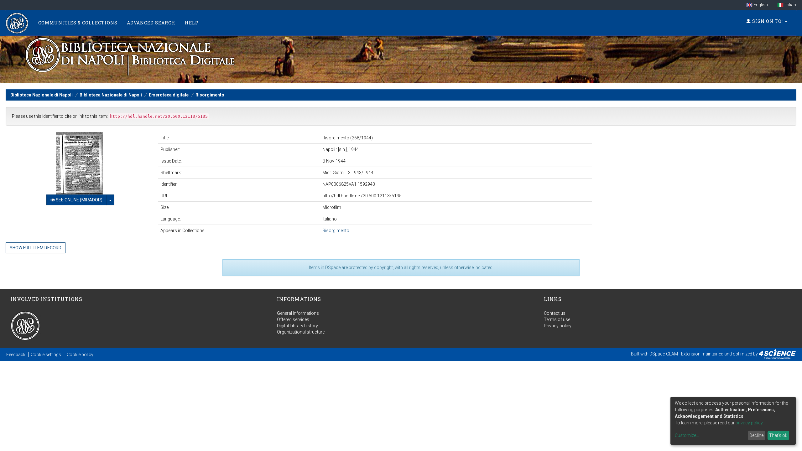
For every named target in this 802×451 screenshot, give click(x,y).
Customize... (687, 435)
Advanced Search (151, 23)
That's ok (778, 435)
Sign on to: (767, 21)
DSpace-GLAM (663, 353)
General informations (298, 313)
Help (192, 23)
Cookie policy (80, 354)
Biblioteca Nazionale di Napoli (41, 94)
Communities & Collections (77, 23)
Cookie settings (46, 354)
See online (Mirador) (78, 199)
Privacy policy (557, 325)
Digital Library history (297, 325)
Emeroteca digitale (169, 94)
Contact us (554, 313)
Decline (756, 435)
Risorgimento (209, 94)
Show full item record (35, 247)
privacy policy (749, 422)
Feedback (15, 354)
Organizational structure (301, 331)
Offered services (293, 319)
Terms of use (557, 319)
